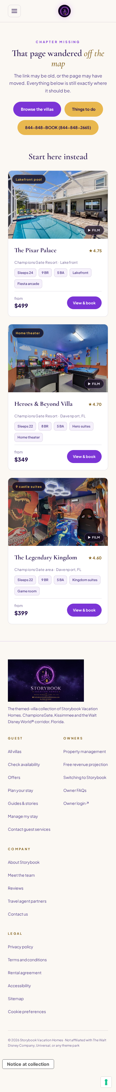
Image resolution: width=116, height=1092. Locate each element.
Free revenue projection (85, 764)
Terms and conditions (27, 959)
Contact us (18, 913)
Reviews (15, 888)
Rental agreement (24, 972)
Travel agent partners (27, 900)
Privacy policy (20, 946)
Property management (84, 751)
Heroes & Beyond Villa (43, 404)
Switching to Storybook (84, 777)
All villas (14, 751)
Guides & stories (23, 803)
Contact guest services (29, 829)
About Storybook (24, 862)
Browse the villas (37, 109)
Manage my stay (23, 816)
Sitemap (16, 998)
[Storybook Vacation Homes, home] (64, 11)
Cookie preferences (27, 1011)
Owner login (76, 803)
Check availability (24, 764)
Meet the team (21, 875)
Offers (14, 777)
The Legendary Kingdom (45, 557)
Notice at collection (28, 1064)
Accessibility (19, 985)
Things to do (83, 109)
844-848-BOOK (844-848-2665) (58, 127)
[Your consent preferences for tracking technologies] (106, 1082)
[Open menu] (14, 11)
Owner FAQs (74, 790)
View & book (84, 302)
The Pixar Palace (35, 250)
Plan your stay (20, 790)
